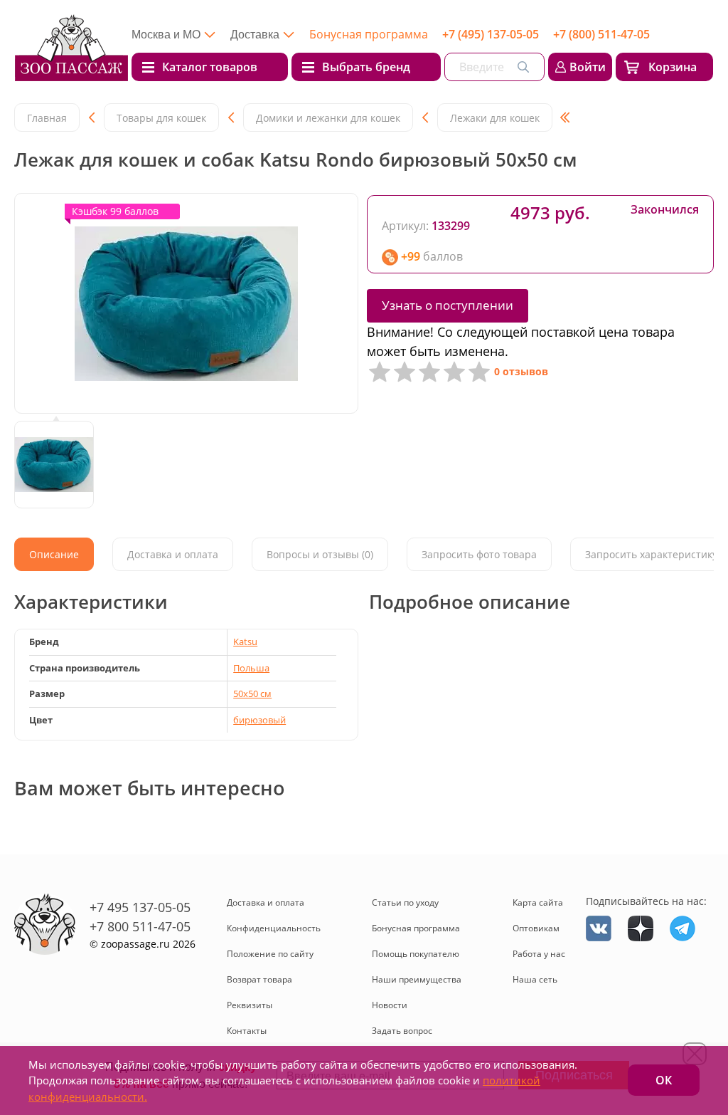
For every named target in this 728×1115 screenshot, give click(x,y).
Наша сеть (535, 979)
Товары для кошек (161, 118)
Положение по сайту (270, 954)
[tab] (54, 554)
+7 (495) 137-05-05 (490, 34)
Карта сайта (538, 902)
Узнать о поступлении (447, 305)
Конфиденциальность (274, 928)
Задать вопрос (402, 1031)
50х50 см (252, 693)
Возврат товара (259, 979)
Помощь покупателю (415, 954)
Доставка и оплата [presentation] (172, 554)
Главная (47, 118)
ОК (663, 1080)
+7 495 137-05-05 (140, 907)
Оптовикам (536, 928)
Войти (587, 67)
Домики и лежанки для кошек (328, 118)
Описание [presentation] (54, 554)
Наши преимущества (416, 979)
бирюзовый (259, 719)
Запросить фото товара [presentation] (479, 554)
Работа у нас (539, 954)
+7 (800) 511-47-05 (601, 34)
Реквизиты (249, 1005)
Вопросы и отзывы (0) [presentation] (320, 554)
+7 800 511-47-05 (140, 926)
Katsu (245, 641)
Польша (251, 667)
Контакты (247, 1031)
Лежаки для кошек (495, 118)
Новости (389, 1005)
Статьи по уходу (405, 902)
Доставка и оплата (265, 902)
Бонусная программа (368, 34)
